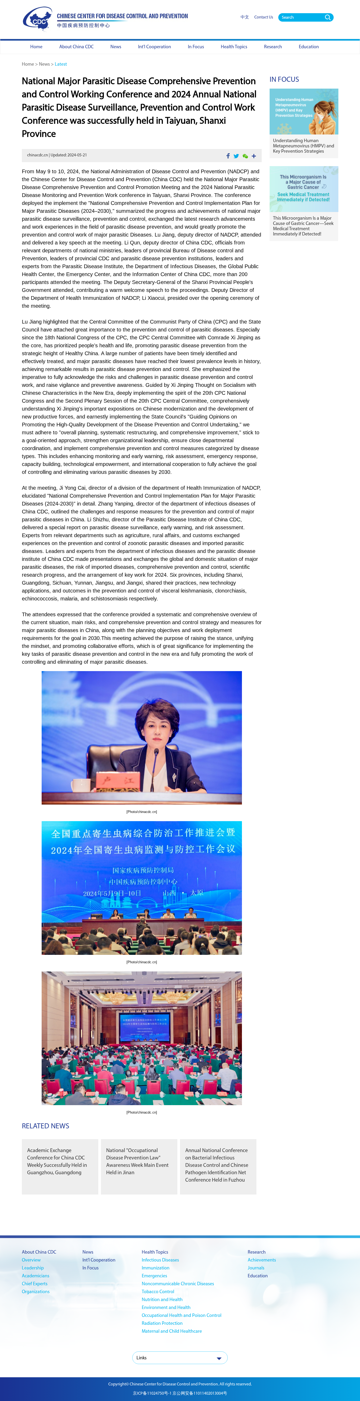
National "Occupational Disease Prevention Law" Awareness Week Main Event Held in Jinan (137, 1162)
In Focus (284, 80)
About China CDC (39, 1252)
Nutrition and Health (162, 1300)
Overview (31, 1260)
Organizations (36, 1292)
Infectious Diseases (160, 1260)
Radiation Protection (162, 1323)
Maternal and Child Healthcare (172, 1331)
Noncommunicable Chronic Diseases (178, 1284)
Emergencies (154, 1276)
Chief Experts (34, 1284)
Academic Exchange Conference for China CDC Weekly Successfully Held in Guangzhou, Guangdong (57, 1162)
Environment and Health (166, 1308)
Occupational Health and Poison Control (181, 1315)
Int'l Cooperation (98, 1260)
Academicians (35, 1276)
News (44, 64)
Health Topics (155, 1252)
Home (28, 64)
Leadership (33, 1268)
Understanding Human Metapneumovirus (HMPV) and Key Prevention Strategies (303, 146)
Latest (61, 64)
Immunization (155, 1268)
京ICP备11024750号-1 (152, 1394)
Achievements (262, 1260)
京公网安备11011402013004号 (199, 1394)
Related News (45, 1126)
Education (258, 1276)
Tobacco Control (158, 1292)
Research (257, 1252)
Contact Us (263, 17)
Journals (256, 1268)
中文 (245, 17)
